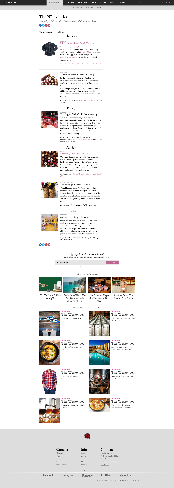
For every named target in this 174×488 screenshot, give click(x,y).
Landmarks (105, 465)
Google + (125, 475)
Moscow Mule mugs (88, 52)
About (83, 453)
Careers (83, 456)
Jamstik (68, 66)
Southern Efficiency (86, 174)
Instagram (67, 475)
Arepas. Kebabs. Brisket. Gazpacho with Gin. (70, 377)
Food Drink (70, 2)
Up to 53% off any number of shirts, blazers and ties (79, 48)
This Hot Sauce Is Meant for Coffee (50, 297)
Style (82, 2)
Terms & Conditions (124, 480)
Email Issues (61, 461)
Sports (112, 2)
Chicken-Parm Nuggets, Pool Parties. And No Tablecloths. (121, 348)
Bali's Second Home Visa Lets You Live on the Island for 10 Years (75, 298)
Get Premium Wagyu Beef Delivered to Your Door (99, 298)
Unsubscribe (61, 464)
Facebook (48, 475)
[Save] (49, 25)
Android (84, 464)
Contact (59, 453)
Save (46, 25)
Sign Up (164, 2)
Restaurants (77, 7)
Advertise (59, 459)
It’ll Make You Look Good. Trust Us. (77, 43)
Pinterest (87, 475)
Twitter (106, 475)
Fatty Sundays (83, 100)
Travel (93, 2)
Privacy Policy (135, 480)
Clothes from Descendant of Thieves (70, 64)
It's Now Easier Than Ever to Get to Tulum (123, 297)
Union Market (93, 100)
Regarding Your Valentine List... (75, 153)
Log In (170, 2)
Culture (103, 2)
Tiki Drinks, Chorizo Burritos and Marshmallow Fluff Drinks (122, 406)
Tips (58, 456)
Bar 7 (72, 205)
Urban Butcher (76, 238)
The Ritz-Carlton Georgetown (81, 139)
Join (82, 459)
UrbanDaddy (9, 2)
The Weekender (72, 314)
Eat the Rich (76, 174)
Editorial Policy (113, 480)
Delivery (122, 2)
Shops (99, 7)
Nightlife (89, 7)
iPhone (83, 461)
